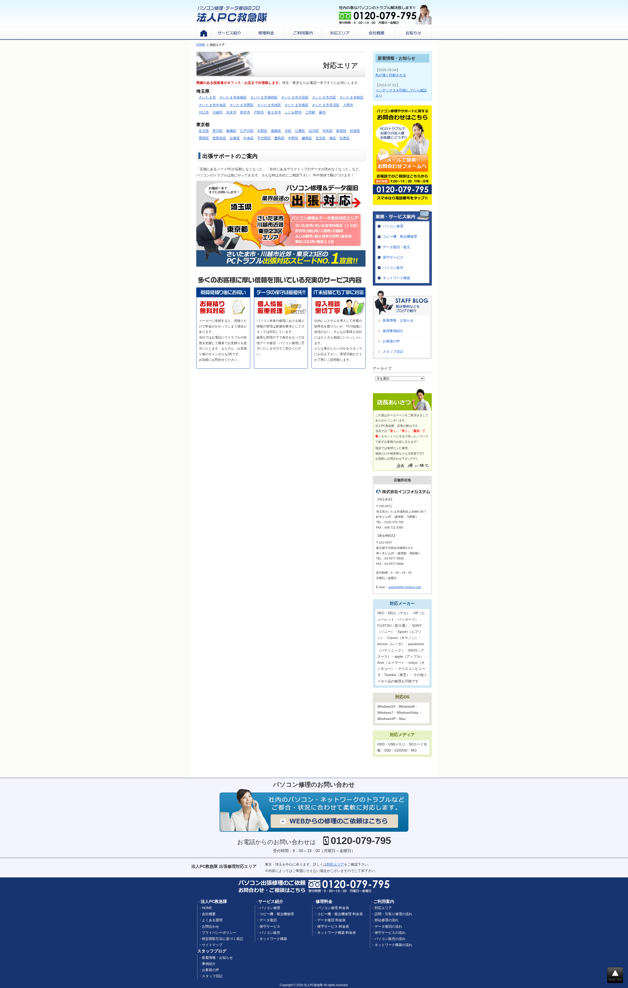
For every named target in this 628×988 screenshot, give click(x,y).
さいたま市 (207, 97)
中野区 (293, 138)
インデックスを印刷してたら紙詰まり (401, 92)
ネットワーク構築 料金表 (336, 933)
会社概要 (209, 914)
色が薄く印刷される (390, 75)
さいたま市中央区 (212, 105)
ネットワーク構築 (396, 278)
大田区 (262, 131)
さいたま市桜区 (352, 97)
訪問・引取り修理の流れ (393, 914)
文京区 (320, 138)
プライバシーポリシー (219, 933)
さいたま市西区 (242, 105)
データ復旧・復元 (396, 247)
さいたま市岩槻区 (233, 97)
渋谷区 (327, 131)
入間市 (348, 105)
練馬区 (307, 138)
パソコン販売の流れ (390, 939)
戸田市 (259, 112)
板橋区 (231, 131)
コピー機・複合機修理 (400, 236)
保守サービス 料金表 (333, 926)
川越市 (217, 112)
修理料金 (324, 901)
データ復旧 (268, 920)
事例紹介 (209, 964)
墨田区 (204, 138)
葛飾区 (276, 131)
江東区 (300, 131)
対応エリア (335, 864)
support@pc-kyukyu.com (404, 587)
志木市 (231, 112)
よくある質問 (212, 920)
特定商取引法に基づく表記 (222, 939)
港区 (332, 138)
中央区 (248, 138)
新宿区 (341, 131)
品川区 (314, 131)
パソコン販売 (393, 268)
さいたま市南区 (297, 105)
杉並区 (355, 131)
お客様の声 (391, 341)
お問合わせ (210, 926)
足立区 (204, 131)
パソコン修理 (393, 226)
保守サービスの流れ (390, 933)
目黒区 (345, 138)
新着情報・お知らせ (398, 320)
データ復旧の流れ (388, 926)
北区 (288, 131)
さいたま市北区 (324, 97)
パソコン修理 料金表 (333, 908)
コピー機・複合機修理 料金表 (340, 914)
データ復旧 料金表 (331, 920)
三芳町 (310, 112)
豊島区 (279, 138)
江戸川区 (247, 131)
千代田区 (264, 138)
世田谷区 (219, 138)
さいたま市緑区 (269, 105)
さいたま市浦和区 (264, 97)
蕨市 (322, 112)
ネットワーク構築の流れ (393, 945)
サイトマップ (212, 945)
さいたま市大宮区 (295, 97)
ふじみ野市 (293, 112)
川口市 (204, 112)
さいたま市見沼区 (326, 105)
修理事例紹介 (393, 331)
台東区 (235, 138)
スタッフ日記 (393, 351)
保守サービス (393, 257)
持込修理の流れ (387, 920)
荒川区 (217, 131)
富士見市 (274, 112)
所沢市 (245, 112)
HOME (207, 908)
